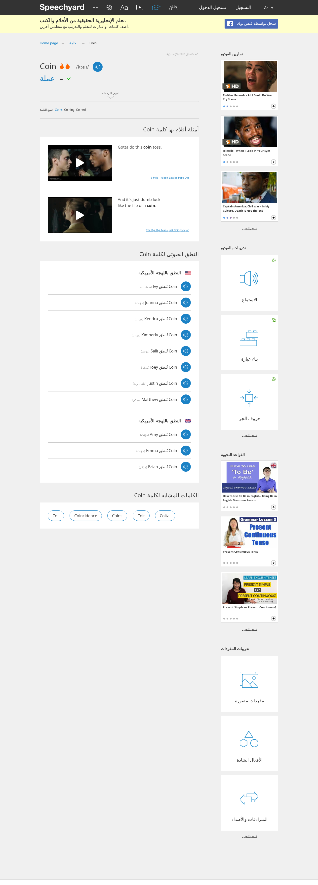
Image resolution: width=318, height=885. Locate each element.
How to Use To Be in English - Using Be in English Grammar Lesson (250, 498)
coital (165, 515)
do (131, 147)
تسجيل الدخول (212, 7)
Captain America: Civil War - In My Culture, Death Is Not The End (246, 208)
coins (59, 110)
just (136, 199)
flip (135, 205)
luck (156, 199)
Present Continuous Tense (240, 551)
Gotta (123, 147)
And (121, 199)
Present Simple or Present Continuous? (249, 607)
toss (157, 147)
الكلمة (74, 43)
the (128, 205)
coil (55, 515)
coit (141, 515)
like (121, 205)
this (138, 147)
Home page (49, 43)
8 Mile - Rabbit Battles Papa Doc (170, 177)
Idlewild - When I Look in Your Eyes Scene (246, 153)
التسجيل (243, 7)
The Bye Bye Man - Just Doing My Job (167, 230)
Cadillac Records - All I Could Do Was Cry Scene (247, 97)
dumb (146, 199)
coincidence (85, 515)
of (141, 205)
